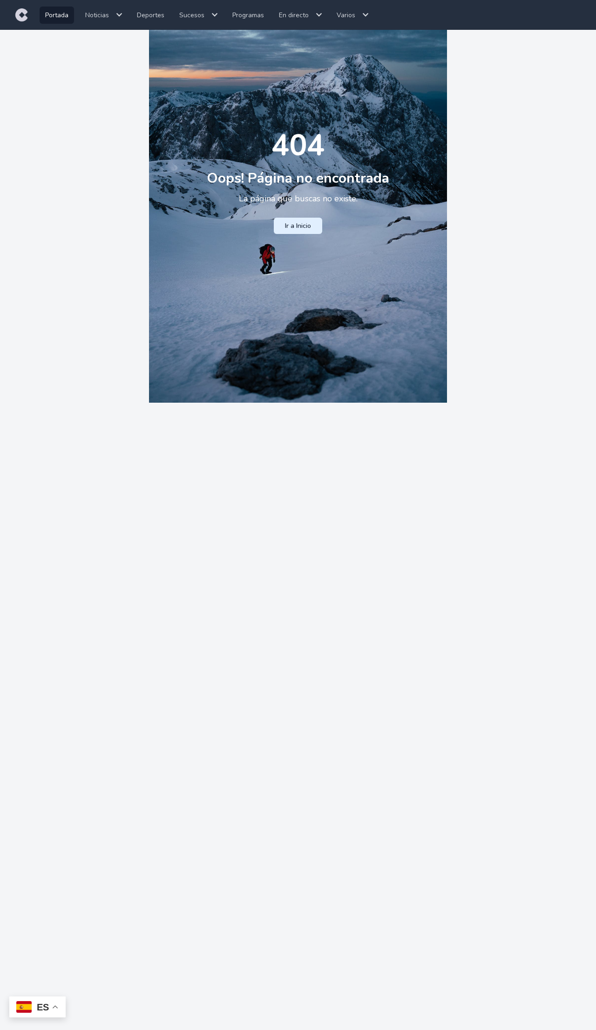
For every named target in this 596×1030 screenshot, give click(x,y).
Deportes (150, 15)
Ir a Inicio (298, 225)
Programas (248, 15)
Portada (56, 15)
